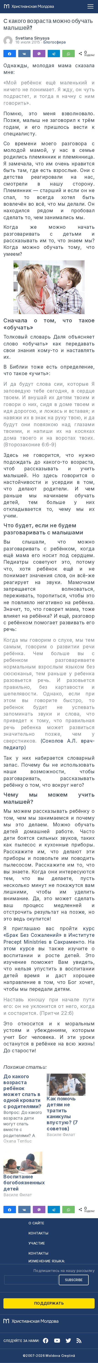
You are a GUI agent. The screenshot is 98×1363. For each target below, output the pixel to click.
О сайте (36, 1223)
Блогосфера (54, 42)
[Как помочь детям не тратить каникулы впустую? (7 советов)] (66, 1085)
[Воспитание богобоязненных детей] (22, 1163)
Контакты (38, 1233)
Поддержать (49, 1303)
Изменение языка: (46, 1261)
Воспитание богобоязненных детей (24, 1182)
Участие (36, 1243)
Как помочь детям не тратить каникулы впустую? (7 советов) (62, 1113)
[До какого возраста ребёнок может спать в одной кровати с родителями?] (25, 1111)
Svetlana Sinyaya (32, 38)
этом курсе (18, 948)
